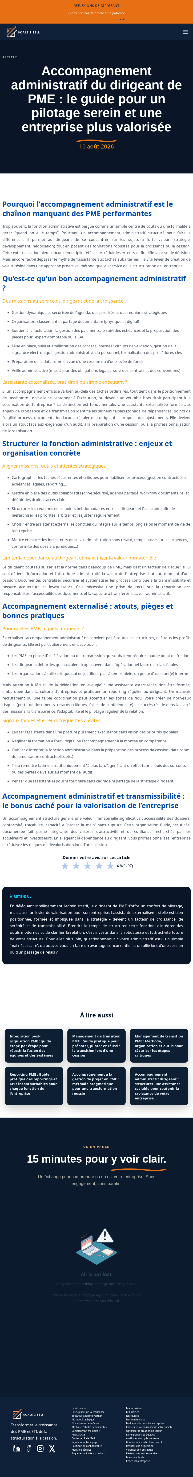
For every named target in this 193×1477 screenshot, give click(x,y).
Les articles (132, 1412)
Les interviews (134, 1408)
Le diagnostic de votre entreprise (145, 1423)
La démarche (79, 1408)
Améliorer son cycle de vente (142, 1438)
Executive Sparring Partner (87, 1415)
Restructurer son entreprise (141, 1453)
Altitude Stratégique (83, 1419)
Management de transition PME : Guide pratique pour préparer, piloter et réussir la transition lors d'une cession (96, 1045)
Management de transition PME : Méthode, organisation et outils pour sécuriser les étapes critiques (159, 1045)
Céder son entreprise (138, 1461)
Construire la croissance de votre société (149, 1427)
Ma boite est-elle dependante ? (89, 1427)
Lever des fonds (135, 1457)
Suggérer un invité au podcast (89, 1453)
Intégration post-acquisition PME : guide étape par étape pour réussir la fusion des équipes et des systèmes (31, 1045)
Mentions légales (81, 1449)
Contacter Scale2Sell (83, 1438)
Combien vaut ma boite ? (86, 1430)
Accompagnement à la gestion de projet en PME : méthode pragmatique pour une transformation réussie (95, 1084)
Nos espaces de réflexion (86, 1423)
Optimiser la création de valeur (144, 1430)
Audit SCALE (78, 1434)
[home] (23, 32)
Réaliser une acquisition (139, 1446)
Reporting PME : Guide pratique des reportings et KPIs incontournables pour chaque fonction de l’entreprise (33, 1084)
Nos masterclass (135, 1419)
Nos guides (132, 1415)
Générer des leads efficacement (144, 1442)
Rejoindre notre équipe (85, 1442)
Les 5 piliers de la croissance (88, 1412)
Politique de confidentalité (87, 1446)
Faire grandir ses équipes (140, 1434)
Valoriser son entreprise (139, 1449)
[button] (185, 31)
